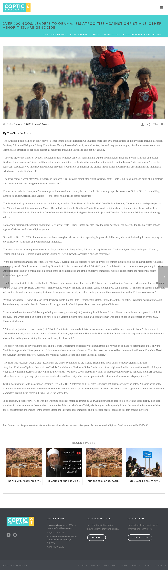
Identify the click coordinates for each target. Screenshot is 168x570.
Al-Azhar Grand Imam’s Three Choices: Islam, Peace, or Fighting (65, 481)
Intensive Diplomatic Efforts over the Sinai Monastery (25, 481)
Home (46, 34)
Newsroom (136, 565)
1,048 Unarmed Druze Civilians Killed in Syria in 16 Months (144, 481)
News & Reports (41, 124)
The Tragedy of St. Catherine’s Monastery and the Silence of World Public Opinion (105, 481)
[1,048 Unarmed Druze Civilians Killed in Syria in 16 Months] (144, 462)
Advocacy (95, 565)
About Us (82, 565)
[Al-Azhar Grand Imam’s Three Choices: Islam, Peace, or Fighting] (64, 462)
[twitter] (15, 535)
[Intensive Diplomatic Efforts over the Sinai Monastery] (24, 462)
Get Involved (110, 565)
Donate (123, 565)
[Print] (142, 124)
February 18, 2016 (22, 124)
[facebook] (8, 535)
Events (148, 565)
